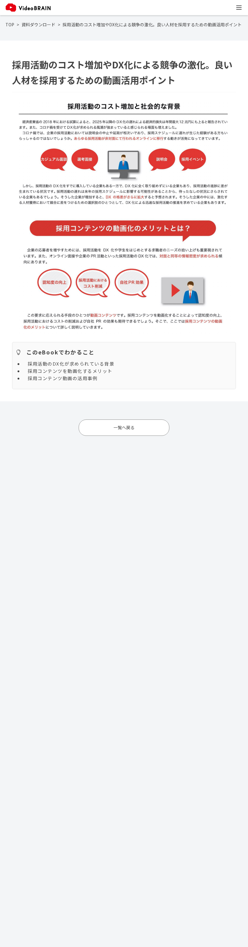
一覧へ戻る (124, 427)
